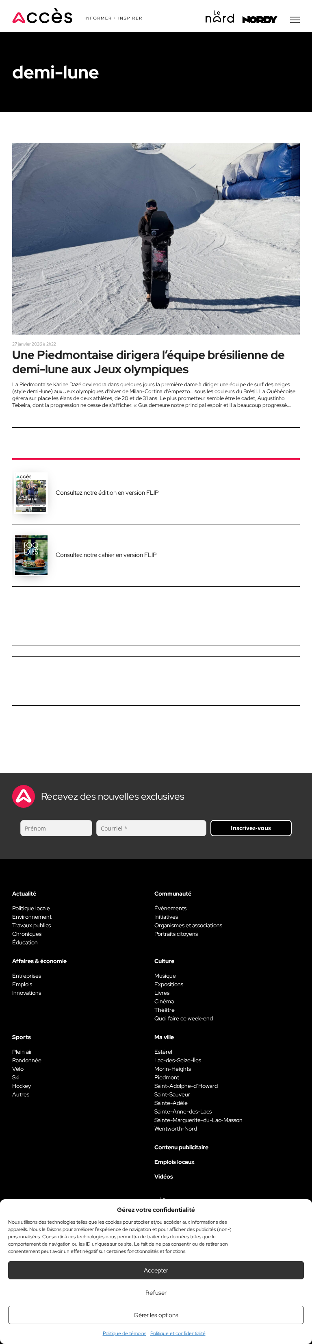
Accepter (156, 1270)
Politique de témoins (124, 1333)
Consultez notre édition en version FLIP (107, 493)
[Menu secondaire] (295, 20)
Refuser (156, 1293)
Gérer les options (156, 1315)
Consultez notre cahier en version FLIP (106, 555)
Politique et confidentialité (178, 1333)
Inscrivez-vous (251, 828)
